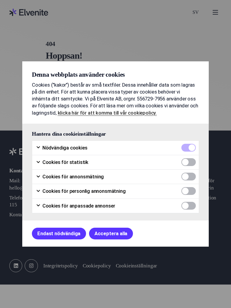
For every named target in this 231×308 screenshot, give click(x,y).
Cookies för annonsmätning (72, 177)
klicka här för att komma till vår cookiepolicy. (107, 113)
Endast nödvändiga (58, 233)
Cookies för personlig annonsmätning (83, 191)
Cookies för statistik (64, 162)
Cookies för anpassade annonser (78, 206)
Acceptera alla (110, 233)
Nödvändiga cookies (64, 148)
